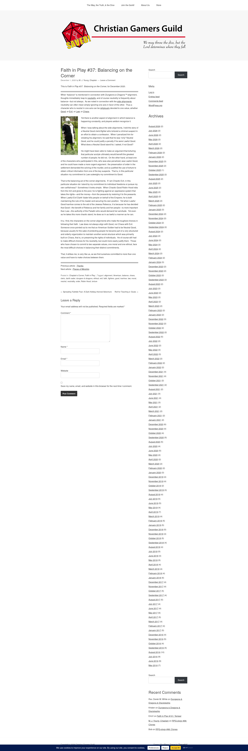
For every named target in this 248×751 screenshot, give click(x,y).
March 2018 (154, 568)
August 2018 (154, 547)
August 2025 (154, 178)
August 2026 (154, 126)
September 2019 (156, 490)
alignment (108, 275)
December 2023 (156, 266)
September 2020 (156, 437)
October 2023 (155, 275)
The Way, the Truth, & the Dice (100, 5)
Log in (151, 92)
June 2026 (153, 135)
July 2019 (153, 498)
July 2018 (153, 551)
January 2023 (155, 314)
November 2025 (156, 165)
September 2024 (156, 227)
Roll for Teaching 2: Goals (126, 291)
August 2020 (154, 441)
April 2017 (153, 617)
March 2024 (154, 253)
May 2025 (153, 192)
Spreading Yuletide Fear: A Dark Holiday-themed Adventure (86, 291)
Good (63, 111)
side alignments (124, 101)
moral (133, 278)
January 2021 (155, 419)
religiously (105, 108)
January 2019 (155, 525)
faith (105, 278)
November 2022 (156, 323)
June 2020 (153, 450)
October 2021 (155, 380)
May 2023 (153, 297)
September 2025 (156, 174)
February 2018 (155, 573)
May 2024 (153, 244)
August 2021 (154, 389)
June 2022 (153, 345)
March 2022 (154, 358)
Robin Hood (86, 281)
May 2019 (153, 507)
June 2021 (153, 398)
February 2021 (155, 415)
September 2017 (156, 595)
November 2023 (156, 270)
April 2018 (153, 564)
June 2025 (153, 187)
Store (158, 5)
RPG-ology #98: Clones (166, 729)
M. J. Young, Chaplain (159, 720)
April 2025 (153, 196)
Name (64, 346)
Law (78, 111)
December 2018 (156, 529)
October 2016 (155, 643)
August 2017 (154, 599)
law (129, 278)
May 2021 (153, 402)
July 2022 (153, 341)
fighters (111, 278)
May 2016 (153, 665)
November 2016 (156, 639)
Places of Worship (81, 269)
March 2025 (154, 200)
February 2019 (155, 520)
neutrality (91, 98)
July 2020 (153, 446)
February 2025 (155, 205)
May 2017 (153, 612)
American (117, 275)
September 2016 (156, 647)
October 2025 (155, 170)
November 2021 (156, 376)
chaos (132, 275)
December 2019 (156, 476)
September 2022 (156, 332)
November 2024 (156, 218)
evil (101, 278)
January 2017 (155, 630)
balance (125, 275)
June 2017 (153, 608)
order (78, 281)
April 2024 (153, 248)
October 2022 (155, 327)
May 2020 (153, 454)
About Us (145, 5)
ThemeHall (182, 744)
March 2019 (154, 516)
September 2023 (156, 279)
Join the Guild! (127, 5)
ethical (96, 278)
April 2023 (153, 301)
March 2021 (154, 411)
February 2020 (155, 468)
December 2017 (156, 582)
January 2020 (155, 472)
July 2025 (153, 183)
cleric (63, 278)
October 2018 (155, 538)
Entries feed (154, 96)
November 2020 (156, 428)
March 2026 (154, 148)
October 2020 (155, 433)
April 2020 (153, 459)
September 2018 (156, 542)
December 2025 (156, 161)
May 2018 (153, 560)
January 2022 (155, 367)
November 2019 (156, 481)
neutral (63, 281)
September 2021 (156, 384)
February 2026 (155, 152)
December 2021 (156, 371)
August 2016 (154, 652)
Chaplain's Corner (76, 275)
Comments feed (156, 101)
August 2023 (154, 284)
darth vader (70, 278)
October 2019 (155, 485)
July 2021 (153, 393)
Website (64, 370)
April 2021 (153, 406)
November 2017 (156, 586)
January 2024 (155, 262)
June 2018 (153, 555)
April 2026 (153, 143)
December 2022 (156, 319)
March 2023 (154, 305)
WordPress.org (155, 105)
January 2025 (155, 209)
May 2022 (153, 349)
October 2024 (155, 222)
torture (94, 281)
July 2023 (153, 288)
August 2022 (154, 336)
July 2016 (153, 656)
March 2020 (154, 463)
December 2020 (156, 424)
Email (64, 358)
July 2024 (153, 235)
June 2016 (153, 660)
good (117, 278)
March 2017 (154, 621)
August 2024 (154, 231)
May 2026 (153, 139)
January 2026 (155, 156)
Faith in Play (90, 275)
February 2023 (155, 310)
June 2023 (153, 292)
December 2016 (156, 634)
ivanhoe (123, 278)
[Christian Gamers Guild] (124, 48)
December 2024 (156, 213)
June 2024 (153, 240)
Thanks (79, 265)
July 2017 (153, 604)
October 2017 (155, 590)
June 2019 (153, 503)
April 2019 (153, 511)
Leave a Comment (107, 80)
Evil (71, 111)
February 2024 (155, 257)
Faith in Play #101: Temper (169, 716)
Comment (66, 312)
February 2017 (155, 625)
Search (152, 69)
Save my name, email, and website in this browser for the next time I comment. (96, 386)
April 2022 (153, 354)
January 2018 (155, 577)
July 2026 (153, 130)
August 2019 (154, 494)
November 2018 (156, 533)
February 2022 (155, 362)
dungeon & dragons (84, 278)
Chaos (86, 111)
